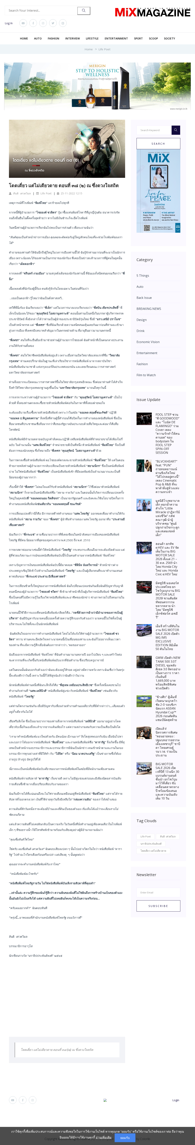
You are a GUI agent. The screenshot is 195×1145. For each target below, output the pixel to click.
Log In (9, 23)
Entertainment (116, 38)
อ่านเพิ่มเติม (104, 1137)
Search (158, 143)
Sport (138, 38)
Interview (72, 38)
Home (24, 38)
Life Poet (104, 49)
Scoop (153, 38)
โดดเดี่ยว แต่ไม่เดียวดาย (153, 850)
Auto (38, 38)
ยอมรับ (125, 1138)
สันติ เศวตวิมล (21, 193)
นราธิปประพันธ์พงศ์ (151, 843)
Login (175, 1100)
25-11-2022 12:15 (71, 193)
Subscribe (158, 906)
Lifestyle (92, 38)
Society (169, 38)
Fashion (53, 38)
